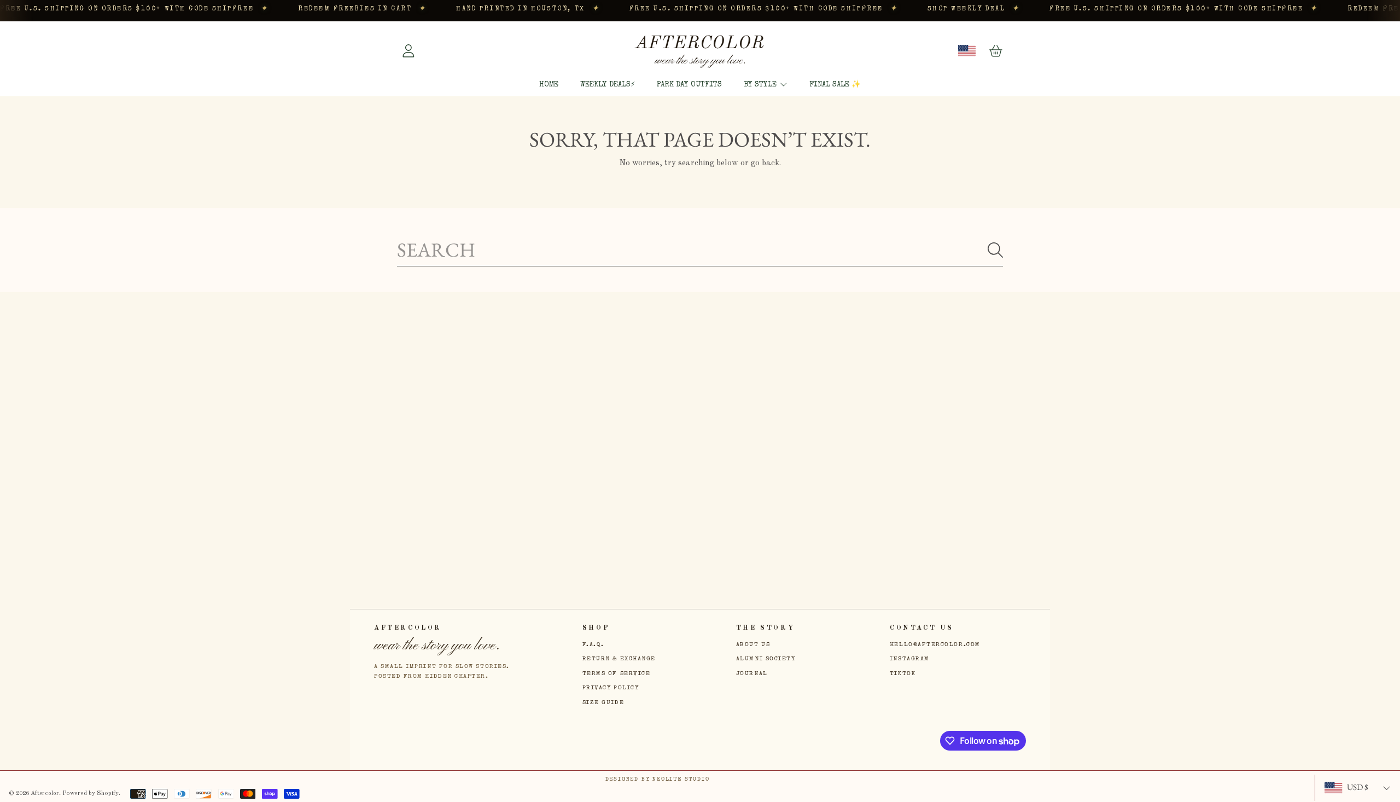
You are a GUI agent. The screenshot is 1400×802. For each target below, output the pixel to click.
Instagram (910, 659)
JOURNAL (752, 674)
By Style (761, 85)
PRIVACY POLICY (610, 688)
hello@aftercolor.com (935, 645)
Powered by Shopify (90, 793)
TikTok (902, 674)
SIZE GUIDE (603, 703)
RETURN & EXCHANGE (619, 659)
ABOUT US (753, 645)
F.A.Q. (593, 645)
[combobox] (700, 249)
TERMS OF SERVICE (616, 674)
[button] (995, 50)
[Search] (995, 250)
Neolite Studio (680, 779)
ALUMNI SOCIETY (766, 659)
